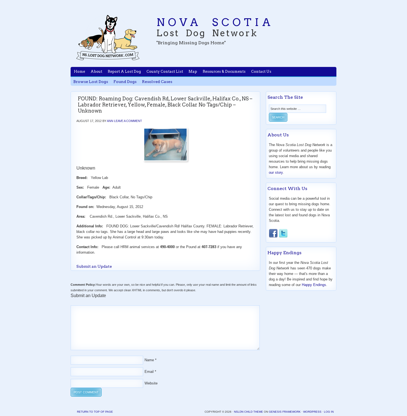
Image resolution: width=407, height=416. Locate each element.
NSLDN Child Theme (248, 411)
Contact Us (261, 71)
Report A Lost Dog (124, 71)
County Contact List (164, 71)
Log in (329, 411)
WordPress (312, 411)
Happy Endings (314, 285)
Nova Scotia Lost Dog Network (108, 37)
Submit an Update (94, 266)
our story (276, 172)
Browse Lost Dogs (90, 81)
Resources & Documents (224, 71)
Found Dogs (125, 81)
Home (79, 71)
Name (149, 360)
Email (149, 372)
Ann (110, 121)
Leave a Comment (128, 121)
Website (151, 383)
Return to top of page (95, 411)
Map (193, 71)
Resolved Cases (157, 81)
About (96, 71)
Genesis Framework (285, 411)
